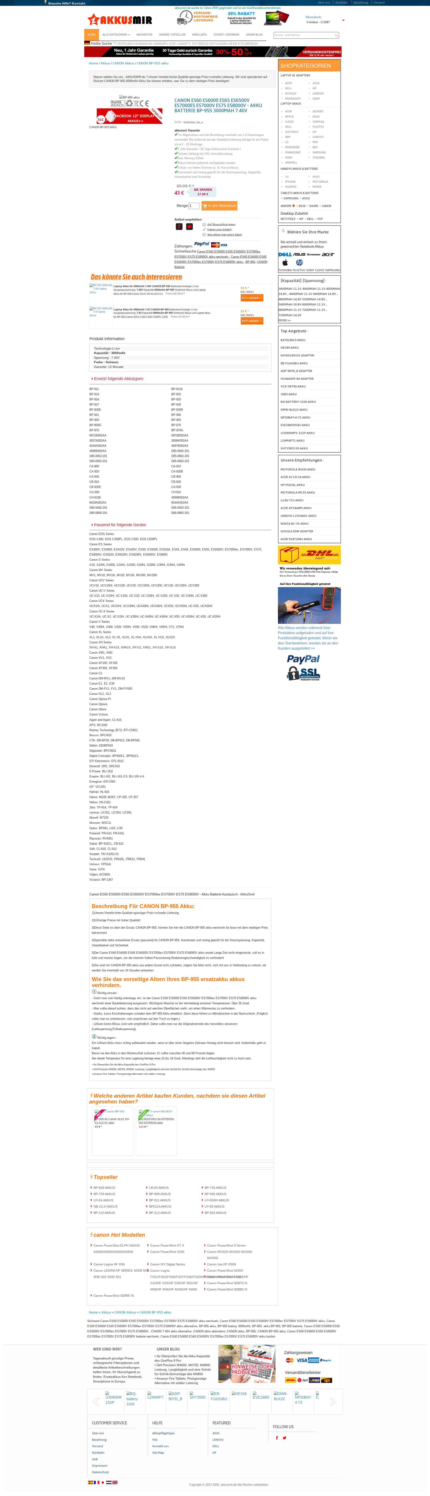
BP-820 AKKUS (215, 1213)
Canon (326, 206)
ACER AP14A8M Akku (296, 508)
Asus (316, 83)
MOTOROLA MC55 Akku (298, 492)
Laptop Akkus (291, 103)
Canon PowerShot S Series (226, 1245)
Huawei (290, 187)
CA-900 (94, 466)
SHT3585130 (200, 43)
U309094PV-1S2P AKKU (298, 433)
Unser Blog (254, 34)
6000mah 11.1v (314, 304)
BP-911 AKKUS (159, 1200)
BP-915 (176, 394)
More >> (284, 320)
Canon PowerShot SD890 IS (114, 1295)
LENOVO (318, 137)
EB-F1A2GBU (218, 43)
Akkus (105, 63)
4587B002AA (179, 445)
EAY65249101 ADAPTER (297, 355)
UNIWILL (291, 162)
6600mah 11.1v (290, 310)
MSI (315, 142)
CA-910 (176, 466)
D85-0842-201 (180, 451)
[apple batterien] (285, 265)
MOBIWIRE (292, 147)
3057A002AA (97, 440)
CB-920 (176, 481)
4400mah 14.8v (325, 294)
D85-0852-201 (98, 456)
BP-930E (95, 409)
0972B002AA (179, 435)
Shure (313, 206)
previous (96, 1401)
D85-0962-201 (180, 461)
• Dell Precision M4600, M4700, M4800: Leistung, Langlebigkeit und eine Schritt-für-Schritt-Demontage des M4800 (153, 1069)
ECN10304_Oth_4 (193, 122)
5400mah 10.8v (290, 304)
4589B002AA (179, 497)
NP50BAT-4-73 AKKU (295, 417)
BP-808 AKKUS (160, 1194)
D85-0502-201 (180, 507)
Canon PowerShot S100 (167, 1251)
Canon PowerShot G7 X (167, 1245)
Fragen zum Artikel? (219, 229)
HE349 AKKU (290, 348)
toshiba (285, 270)
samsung (332, 270)
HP (314, 88)
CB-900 (176, 476)
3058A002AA (179, 440)
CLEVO (289, 122)
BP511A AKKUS (160, 1206)
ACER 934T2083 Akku (296, 539)
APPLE (289, 116)
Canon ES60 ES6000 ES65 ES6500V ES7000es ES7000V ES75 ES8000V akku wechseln (217, 254)
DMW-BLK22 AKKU (294, 410)
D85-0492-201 (98, 507)
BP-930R (177, 409)
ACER (288, 111)
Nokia (317, 187)
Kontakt (79, 3)
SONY (288, 157)
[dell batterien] (285, 257)
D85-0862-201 (180, 456)
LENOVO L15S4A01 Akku (298, 516)
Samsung (290, 198)
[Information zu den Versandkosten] (309, 578)
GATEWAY (292, 132)
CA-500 (176, 487)
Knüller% (199, 34)
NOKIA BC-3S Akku (295, 524)
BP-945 (176, 414)
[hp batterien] (299, 265)
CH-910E (95, 497)
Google (290, 93)
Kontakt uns (160, 1446)
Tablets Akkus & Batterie (299, 193)
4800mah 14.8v (290, 299)
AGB (95, 1459)
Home (92, 34)
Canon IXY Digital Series (167, 1264)
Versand (379, 2)
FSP (320, 219)
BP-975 (94, 430)
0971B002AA (97, 435)
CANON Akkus (123, 63)
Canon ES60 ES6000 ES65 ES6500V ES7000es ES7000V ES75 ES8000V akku (220, 259)
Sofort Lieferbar (226, 34)
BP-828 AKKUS (104, 1187)
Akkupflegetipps (163, 1433)
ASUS (316, 116)
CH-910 (176, 492)
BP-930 (176, 404)
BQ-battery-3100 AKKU (298, 402)
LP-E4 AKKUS (103, 1200)
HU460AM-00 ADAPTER (297, 379)
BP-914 (94, 394)
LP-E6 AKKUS (214, 1206)
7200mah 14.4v (289, 315)
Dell (288, 88)
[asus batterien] (299, 257)
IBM (287, 137)
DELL (288, 127)
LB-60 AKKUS (159, 1187)
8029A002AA (97, 502)
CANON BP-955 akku (153, 63)
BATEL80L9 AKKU (293, 340)
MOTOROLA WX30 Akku (298, 469)
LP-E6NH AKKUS (217, 1200)
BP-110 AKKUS (104, 1213)
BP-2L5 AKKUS (160, 1213)
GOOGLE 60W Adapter (297, 531)
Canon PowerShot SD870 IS (227, 1283)
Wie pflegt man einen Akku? (224, 234)
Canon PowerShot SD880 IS (227, 1289)
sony (310, 270)
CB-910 (94, 481)
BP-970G (177, 430)
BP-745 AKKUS (215, 1187)
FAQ (154, 1440)
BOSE (302, 206)
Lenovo (318, 93)
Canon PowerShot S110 (224, 1277)
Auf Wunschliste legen (221, 224)
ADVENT (318, 111)
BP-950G (95, 425)
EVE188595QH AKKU (295, 425)
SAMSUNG (319, 152)
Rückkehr (341, 2)
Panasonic (293, 152)
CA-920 (94, 471)
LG (287, 142)
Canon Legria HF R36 (109, 1264)
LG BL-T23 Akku (292, 500)
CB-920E (95, 487)
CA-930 (94, 476)
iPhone (290, 182)
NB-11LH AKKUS (105, 1206)
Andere (286, 206)
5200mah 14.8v (314, 299)
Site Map (158, 1453)
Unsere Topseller (172, 34)
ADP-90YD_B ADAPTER (296, 371)
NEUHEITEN (144, 34)
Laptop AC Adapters (295, 75)
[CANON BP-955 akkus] (129, 97)
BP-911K (177, 389)
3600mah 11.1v (289, 289)
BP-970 (176, 425)
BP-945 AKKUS (215, 1194)
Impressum (100, 1466)
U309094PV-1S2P (164, 43)
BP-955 (250, 262)
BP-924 (94, 399)
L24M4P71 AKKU (293, 440)
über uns (324, 2)
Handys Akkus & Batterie (299, 169)
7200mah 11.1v (314, 310)
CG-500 (94, 492)
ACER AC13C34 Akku (295, 477)
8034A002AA (179, 502)
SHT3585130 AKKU (294, 448)
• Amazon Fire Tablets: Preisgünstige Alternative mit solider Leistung (128, 1074)
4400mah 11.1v (301, 294)
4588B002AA (97, 451)
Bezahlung (361, 2)
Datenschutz (100, 1472)
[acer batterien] (328, 257)
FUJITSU (318, 127)
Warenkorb (313, 17)
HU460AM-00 (143, 43)
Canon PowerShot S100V (225, 1270)
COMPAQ (318, 122)
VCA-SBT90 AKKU (293, 386)
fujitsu (299, 270)
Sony (316, 99)
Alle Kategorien (115, 34)
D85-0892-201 (180, 513)
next (333, 1401)
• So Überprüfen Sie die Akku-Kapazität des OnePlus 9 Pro (123, 1064)
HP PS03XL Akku (293, 485)
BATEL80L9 (126, 43)
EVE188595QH (248, 43)
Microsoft (293, 99)
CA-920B (177, 471)
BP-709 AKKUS (104, 1194)
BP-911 (94, 389)
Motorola (320, 182)
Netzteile (288, 219)
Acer (288, 83)
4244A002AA (97, 445)
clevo (319, 270)
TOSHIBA (319, 157)
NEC (315, 147)
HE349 (232, 43)
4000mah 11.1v (314, 289)
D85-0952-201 (98, 461)
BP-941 (94, 414)
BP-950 (94, 420)
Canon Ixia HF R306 (221, 1264)
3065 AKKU (289, 394)
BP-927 (94, 404)
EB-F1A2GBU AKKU (294, 363)
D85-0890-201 (98, 513)
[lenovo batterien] (313, 257)
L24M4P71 (184, 43)
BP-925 (176, 399)
